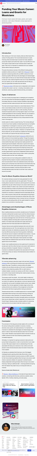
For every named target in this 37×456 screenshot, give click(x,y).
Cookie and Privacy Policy (15, 450)
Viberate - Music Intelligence (10, 374)
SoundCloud (14, 448)
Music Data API (25, 441)
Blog (30, 441)
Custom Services (25, 442)
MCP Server (24, 447)
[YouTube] (31, 446)
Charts (8, 446)
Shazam (13, 446)
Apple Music (14, 440)
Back (3, 6)
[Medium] (34, 446)
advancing (23, 136)
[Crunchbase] (33, 446)
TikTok (13, 444)
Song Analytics (9, 440)
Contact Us (31, 440)
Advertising (31, 444)
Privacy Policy (27, 454)
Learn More (10, 413)
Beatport (13, 445)
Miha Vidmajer (7, 44)
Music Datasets (25, 446)
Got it (29, 450)
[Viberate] (1, 3)
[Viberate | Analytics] (3, 437)
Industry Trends (9, 452)
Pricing (3, 438)
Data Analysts (20, 447)
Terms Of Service (20, 454)
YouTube (13, 441)
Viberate (27, 72)
